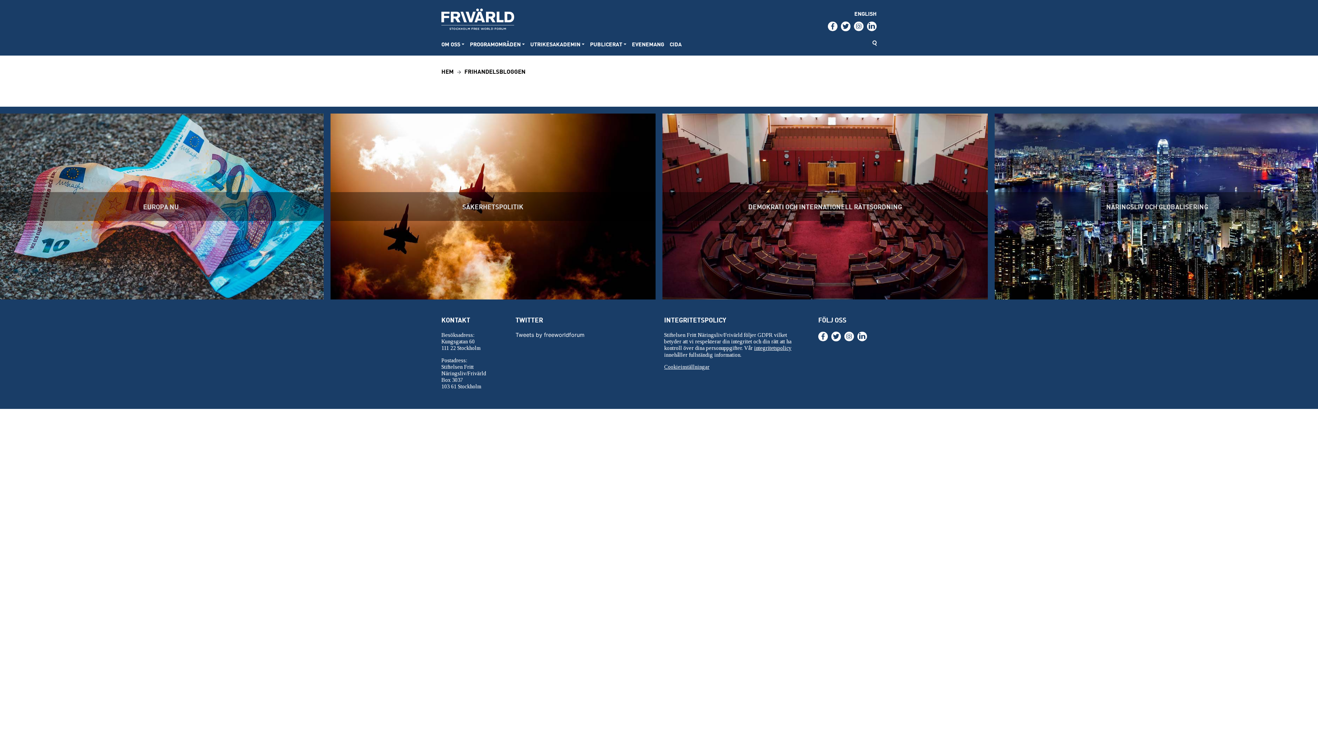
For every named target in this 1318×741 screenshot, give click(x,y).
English (865, 13)
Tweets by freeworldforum (550, 334)
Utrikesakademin (555, 44)
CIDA (676, 44)
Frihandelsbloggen (494, 71)
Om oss (450, 44)
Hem (447, 71)
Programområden (495, 44)
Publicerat (606, 44)
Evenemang (648, 44)
